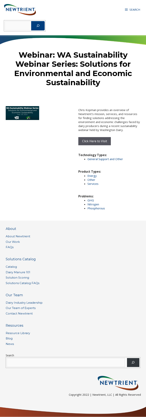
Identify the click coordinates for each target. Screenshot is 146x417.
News (10, 344)
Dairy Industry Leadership (24, 302)
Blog (9, 338)
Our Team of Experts (21, 308)
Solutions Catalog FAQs (22, 283)
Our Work (13, 242)
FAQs (9, 247)
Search (10, 355)
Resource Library (18, 333)
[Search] (38, 25)
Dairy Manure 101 (18, 272)
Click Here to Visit (94, 141)
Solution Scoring (17, 277)
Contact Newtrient (19, 313)
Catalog (11, 266)
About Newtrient (18, 236)
